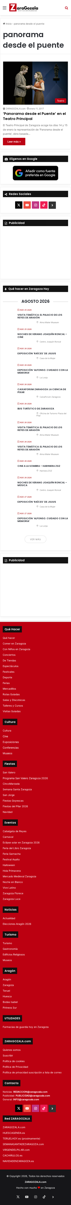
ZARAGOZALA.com (15, 108)
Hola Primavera (12, 870)
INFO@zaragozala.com (26, 1099)
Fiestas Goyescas (13, 800)
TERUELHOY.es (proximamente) (21, 1138)
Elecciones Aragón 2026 (17, 923)
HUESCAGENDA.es (14, 1132)
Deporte (7, 677)
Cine (5, 736)
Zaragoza (8, 985)
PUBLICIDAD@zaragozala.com (33, 1095)
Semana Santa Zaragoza (17, 789)
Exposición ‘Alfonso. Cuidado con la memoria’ (42, 371)
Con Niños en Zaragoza (16, 649)
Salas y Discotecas (14, 700)
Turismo (7, 943)
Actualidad (9, 918)
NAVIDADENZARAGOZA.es (18, 1161)
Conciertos (9, 654)
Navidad (7, 811)
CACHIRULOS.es (12, 1155)
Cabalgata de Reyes (14, 831)
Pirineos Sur (10, 1007)
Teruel (6, 990)
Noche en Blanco (13, 882)
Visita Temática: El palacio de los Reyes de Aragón (39, 316)
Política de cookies (14, 1061)
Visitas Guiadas (12, 711)
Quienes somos (12, 1049)
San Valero (9, 772)
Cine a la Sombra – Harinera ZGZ (38, 466)
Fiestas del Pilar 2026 (15, 806)
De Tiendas (9, 660)
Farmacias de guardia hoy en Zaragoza (26, 1026)
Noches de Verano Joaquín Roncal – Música (42, 484)
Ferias (6, 683)
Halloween (9, 865)
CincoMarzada (11, 783)
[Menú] (4, 9)
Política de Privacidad (15, 1066)
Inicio (8, 23)
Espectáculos (10, 666)
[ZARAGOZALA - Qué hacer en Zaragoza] (23, 8)
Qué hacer (9, 637)
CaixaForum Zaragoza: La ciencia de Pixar (41, 391)
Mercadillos (9, 688)
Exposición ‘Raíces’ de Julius (36, 353)
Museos (7, 753)
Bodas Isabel (10, 1002)
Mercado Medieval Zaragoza (19, 876)
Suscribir (8, 1055)
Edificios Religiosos (14, 954)
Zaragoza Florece (13, 893)
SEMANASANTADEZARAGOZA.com (23, 1144)
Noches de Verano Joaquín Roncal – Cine (42, 335)
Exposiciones (11, 741)
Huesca (7, 996)
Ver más (35, 539)
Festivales (8, 671)
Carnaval (8, 836)
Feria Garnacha (12, 853)
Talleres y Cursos (13, 705)
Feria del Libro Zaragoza (17, 848)
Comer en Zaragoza (14, 643)
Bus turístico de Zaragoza (35, 408)
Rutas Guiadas (11, 694)
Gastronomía (10, 948)
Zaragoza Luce (11, 899)
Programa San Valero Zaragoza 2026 (25, 778)
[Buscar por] (66, 9)
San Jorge (9, 795)
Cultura (7, 730)
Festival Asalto (11, 859)
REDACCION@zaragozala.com (30, 1091)
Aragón (7, 979)
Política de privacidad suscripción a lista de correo (32, 1072)
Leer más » (14, 141)
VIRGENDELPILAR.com (16, 1149)
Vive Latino (9, 887)
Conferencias (11, 747)
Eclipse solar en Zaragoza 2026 (21, 842)
